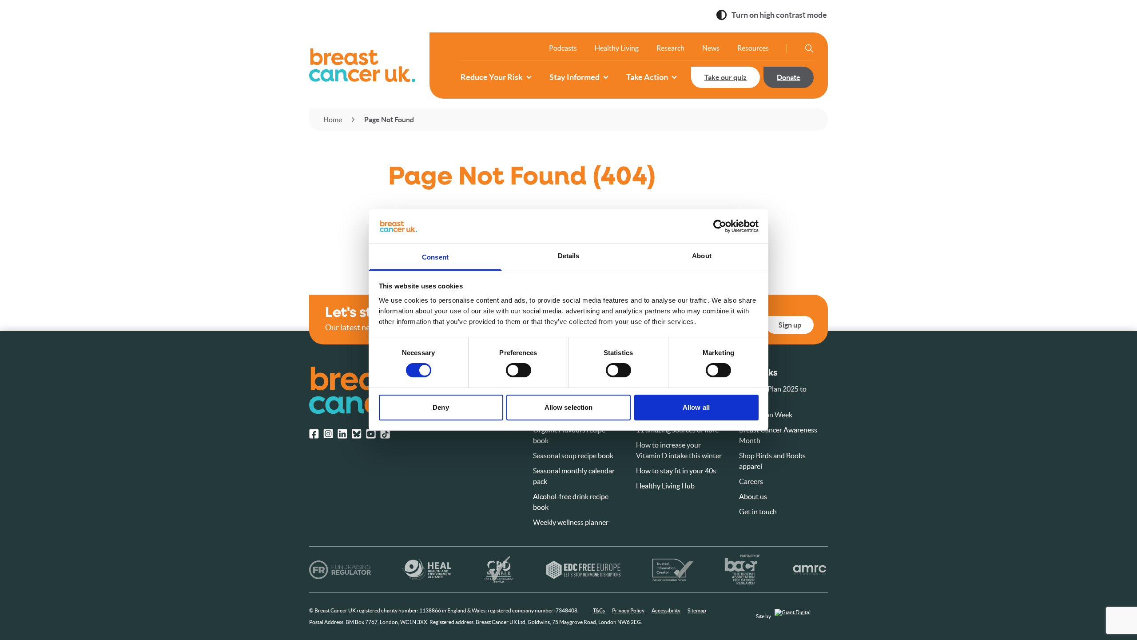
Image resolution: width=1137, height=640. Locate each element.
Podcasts (563, 48)
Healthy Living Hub (665, 486)
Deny (441, 407)
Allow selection (569, 407)
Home (332, 120)
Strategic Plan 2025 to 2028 (773, 394)
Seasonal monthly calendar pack (574, 476)
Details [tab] (569, 256)
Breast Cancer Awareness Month (778, 435)
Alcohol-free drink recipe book (570, 501)
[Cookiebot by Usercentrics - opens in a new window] (720, 226)
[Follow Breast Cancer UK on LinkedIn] (342, 434)
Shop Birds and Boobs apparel (772, 461)
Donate (788, 77)
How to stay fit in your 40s (676, 471)
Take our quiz (725, 77)
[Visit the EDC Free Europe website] (583, 569)
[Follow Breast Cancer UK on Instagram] (328, 434)
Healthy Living (617, 48)
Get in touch (758, 512)
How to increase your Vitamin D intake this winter (679, 450)
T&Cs (599, 610)
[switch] (509, 366)
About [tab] (702, 256)
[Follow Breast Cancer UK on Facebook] (314, 434)
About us (753, 496)
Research (670, 48)
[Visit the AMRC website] (810, 570)
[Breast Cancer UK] (362, 65)
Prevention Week (765, 415)
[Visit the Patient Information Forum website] (672, 570)
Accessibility (666, 610)
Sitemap (697, 610)
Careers (751, 481)
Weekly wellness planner (570, 522)
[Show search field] (809, 48)
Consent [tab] (435, 257)
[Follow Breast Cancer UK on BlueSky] (357, 434)
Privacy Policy (628, 610)
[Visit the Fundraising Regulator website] (340, 569)
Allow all (696, 407)
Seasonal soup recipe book (573, 456)
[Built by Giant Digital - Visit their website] (801, 616)
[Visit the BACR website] (742, 569)
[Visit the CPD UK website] (498, 569)
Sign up (790, 325)
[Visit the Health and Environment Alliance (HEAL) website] (427, 569)
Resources (753, 48)
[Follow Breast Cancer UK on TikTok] (385, 434)
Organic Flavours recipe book (569, 435)
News (711, 48)
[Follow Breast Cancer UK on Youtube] (371, 434)
